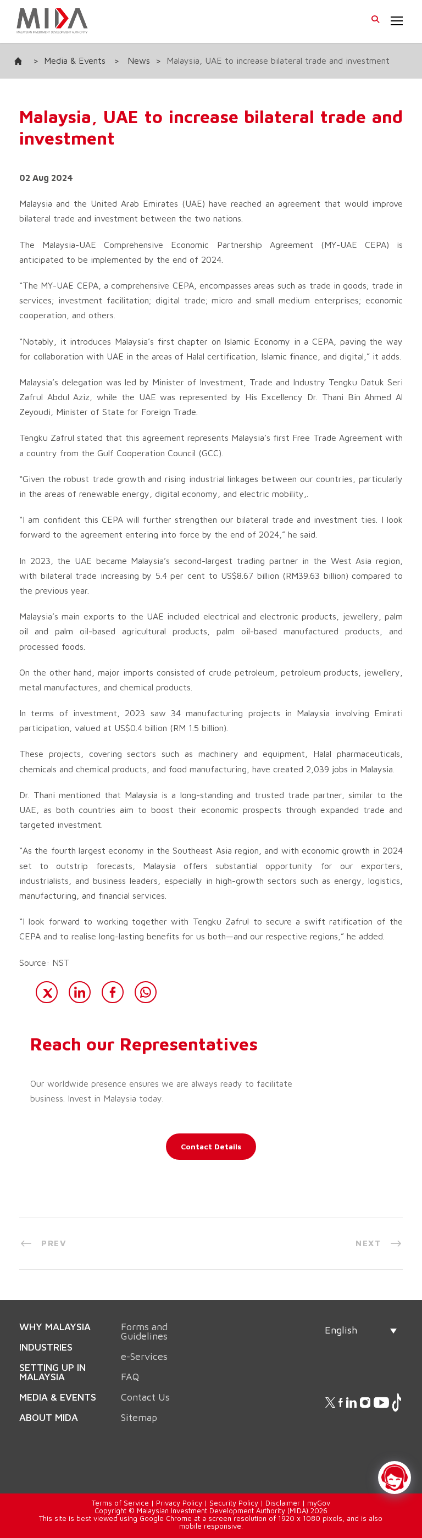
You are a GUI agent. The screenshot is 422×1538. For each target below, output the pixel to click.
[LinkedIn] (80, 992)
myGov (318, 1478)
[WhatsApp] (146, 992)
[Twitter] (47, 992)
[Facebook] (113, 992)
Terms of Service (120, 1478)
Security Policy (233, 1478)
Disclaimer (282, 1478)
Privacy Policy (179, 1478)
